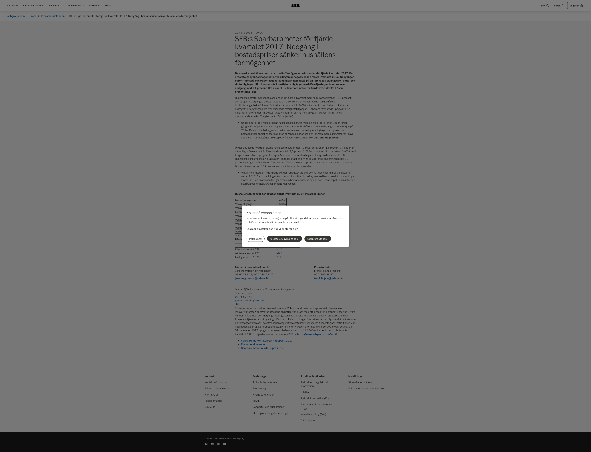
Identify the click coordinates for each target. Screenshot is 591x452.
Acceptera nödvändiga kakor (284, 238)
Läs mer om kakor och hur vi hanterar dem (272, 229)
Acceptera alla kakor (317, 238)
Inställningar (255, 238)
